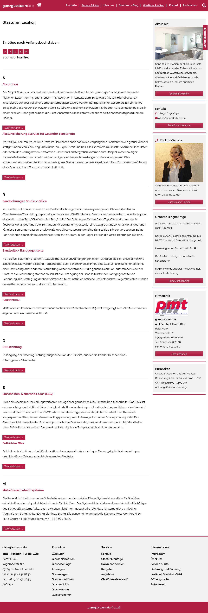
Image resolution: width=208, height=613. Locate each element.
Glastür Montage (112, 559)
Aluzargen (58, 569)
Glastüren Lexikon (153, 5)
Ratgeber (107, 569)
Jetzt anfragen (179, 354)
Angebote (107, 574)
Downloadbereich (112, 564)
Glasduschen (60, 589)
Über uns (156, 559)
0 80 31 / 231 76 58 (168, 113)
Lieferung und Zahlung (165, 569)
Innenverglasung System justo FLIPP (175, 248)
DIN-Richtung (12, 347)
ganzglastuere (18, 5)
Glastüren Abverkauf (114, 579)
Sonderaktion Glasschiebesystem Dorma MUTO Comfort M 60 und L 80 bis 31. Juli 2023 (178, 238)
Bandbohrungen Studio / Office (24, 201)
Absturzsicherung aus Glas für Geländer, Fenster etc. (38, 133)
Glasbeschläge (61, 564)
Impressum (158, 553)
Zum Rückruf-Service (179, 202)
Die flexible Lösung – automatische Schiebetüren (175, 258)
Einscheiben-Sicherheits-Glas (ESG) (27, 394)
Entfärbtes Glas (13, 443)
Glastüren (58, 553)
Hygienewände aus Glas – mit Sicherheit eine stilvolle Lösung (178, 271)
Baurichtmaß (11, 300)
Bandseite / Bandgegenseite (22, 250)
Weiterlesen (13, 127)
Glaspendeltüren (63, 579)
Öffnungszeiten (160, 579)
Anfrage (7, 584)
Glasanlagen (60, 574)
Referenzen (158, 584)
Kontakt (173, 5)
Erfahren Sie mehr (179, 93)
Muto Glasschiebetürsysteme (23, 490)
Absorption (10, 84)
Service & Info (160, 564)
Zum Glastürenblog (179, 281)
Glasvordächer (61, 594)
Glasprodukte (60, 584)
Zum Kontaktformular (179, 125)
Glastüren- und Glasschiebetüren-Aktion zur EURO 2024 (178, 226)
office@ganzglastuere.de (172, 118)
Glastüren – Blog (128, 5)
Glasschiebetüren (63, 559)
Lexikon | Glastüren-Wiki (166, 574)
